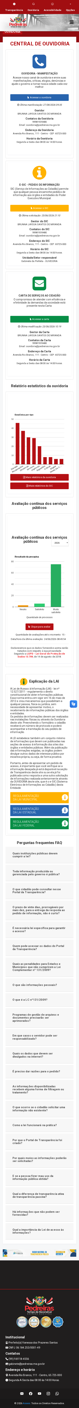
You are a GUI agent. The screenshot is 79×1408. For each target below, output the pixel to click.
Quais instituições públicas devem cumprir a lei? (35, 855)
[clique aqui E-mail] (22, 1393)
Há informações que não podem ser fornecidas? (36, 1213)
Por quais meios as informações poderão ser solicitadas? (39, 1159)
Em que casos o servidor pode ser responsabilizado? (34, 1037)
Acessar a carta (40, 319)
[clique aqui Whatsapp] (57, 1393)
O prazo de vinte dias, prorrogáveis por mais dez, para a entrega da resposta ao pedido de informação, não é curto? (38, 910)
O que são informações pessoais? (34, 985)
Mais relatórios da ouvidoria (40, 477)
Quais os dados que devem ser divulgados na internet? (32, 1055)
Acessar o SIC (40, 208)
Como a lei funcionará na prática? (34, 1125)
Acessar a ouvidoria (40, 97)
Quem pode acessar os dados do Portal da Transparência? (38, 947)
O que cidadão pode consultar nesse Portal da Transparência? (36, 891)
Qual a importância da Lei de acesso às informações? (38, 1231)
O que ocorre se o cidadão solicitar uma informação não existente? (38, 1109)
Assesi (26, 1403)
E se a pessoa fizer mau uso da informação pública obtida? (32, 1177)
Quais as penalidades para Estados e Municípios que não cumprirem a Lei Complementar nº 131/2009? (36, 967)
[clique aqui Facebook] (31, 1393)
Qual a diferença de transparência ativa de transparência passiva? (38, 1195)
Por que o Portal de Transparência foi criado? (37, 1141)
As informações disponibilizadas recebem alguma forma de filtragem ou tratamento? (38, 1089)
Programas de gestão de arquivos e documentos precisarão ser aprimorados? (35, 1017)
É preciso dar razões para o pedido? (36, 1071)
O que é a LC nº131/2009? (29, 999)
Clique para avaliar (40, 626)
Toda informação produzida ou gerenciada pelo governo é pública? (36, 873)
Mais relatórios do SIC (40, 485)
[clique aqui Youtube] (39, 1393)
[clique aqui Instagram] (48, 1393)
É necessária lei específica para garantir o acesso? (39, 929)
